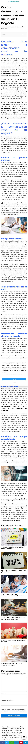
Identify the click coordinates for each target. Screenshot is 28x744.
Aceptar (14, 379)
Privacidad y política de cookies (14, 374)
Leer (14, 382)
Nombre (4, 692)
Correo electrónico (7, 700)
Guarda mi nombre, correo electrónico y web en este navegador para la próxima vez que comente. (13, 710)
